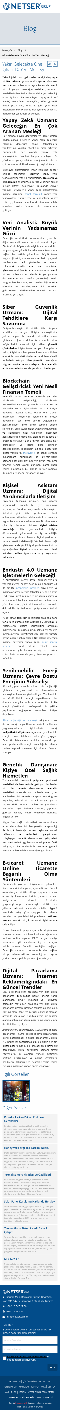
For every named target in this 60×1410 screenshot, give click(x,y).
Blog (20, 50)
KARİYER (35, 1386)
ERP (26, 1402)
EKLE (52, 1367)
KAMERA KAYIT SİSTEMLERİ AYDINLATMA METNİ (30, 1397)
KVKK (43, 1386)
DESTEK (51, 1386)
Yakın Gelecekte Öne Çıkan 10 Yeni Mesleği (26, 55)
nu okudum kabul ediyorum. (28, 1358)
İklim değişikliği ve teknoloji (19, 720)
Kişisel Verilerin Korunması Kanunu (27, 1356)
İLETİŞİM (22, 1392)
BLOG (13, 1392)
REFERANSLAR (10, 1386)
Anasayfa (7, 50)
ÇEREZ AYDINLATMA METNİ (41, 1392)
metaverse (29, 452)
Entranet (19, 1402)
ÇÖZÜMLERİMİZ (30, 1381)
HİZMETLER (44, 1381)
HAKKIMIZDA (15, 1381)
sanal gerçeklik (33, 194)
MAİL (6, 1392)
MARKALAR (24, 1386)
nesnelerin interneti (27, 588)
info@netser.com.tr (17, 1316)
